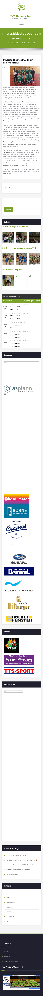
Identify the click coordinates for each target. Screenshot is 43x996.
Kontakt (6, 952)
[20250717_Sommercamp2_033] (21, 280)
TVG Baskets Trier (21, 16)
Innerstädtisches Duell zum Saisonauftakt (24, 43)
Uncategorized (10, 916)
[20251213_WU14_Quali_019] (8, 259)
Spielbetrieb (9, 907)
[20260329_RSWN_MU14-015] (8, 237)
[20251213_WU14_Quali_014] (21, 259)
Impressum (7, 956)
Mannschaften (10, 902)
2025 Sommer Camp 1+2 (12, 269)
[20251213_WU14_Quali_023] (34, 259)
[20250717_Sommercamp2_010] (34, 280)
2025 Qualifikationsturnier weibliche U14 (19, 248)
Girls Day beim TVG (12, 874)
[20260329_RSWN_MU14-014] (21, 237)
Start (9, 43)
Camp (8, 897)
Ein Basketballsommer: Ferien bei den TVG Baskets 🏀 (21, 860)
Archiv (8, 893)
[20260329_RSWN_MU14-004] (34, 237)
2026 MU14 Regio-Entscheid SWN (16, 226)
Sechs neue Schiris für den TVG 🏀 (16, 855)
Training (8, 912)
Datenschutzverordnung (11, 961)
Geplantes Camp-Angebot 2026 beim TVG (18, 869)
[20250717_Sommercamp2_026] (8, 280)
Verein (8, 921)
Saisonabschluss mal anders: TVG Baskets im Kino (20, 865)
